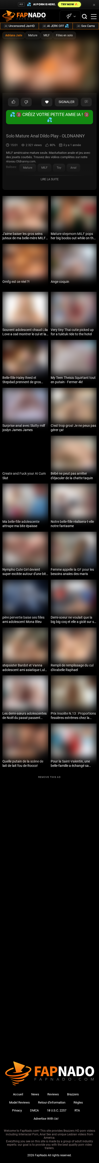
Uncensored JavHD (20, 26)
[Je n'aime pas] (26, 102)
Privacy (17, 1110)
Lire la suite (50, 179)
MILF (46, 35)
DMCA (34, 1110)
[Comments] (86, 102)
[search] (84, 16)
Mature (32, 35)
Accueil (18, 1094)
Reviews (53, 1094)
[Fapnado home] (49, 1085)
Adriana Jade (13, 35)
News (35, 1094)
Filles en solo (64, 35)
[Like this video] (46, 102)
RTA (77, 1110)
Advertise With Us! (46, 1118)
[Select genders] (70, 16)
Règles (78, 1102)
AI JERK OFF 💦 (56, 26)
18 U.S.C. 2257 (56, 1110)
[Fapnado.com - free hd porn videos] (24, 16)
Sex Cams (86, 26)
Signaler (66, 102)
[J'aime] (13, 102)
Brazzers (73, 1094)
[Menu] (94, 16)
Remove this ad (49, 777)
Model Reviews (19, 1102)
